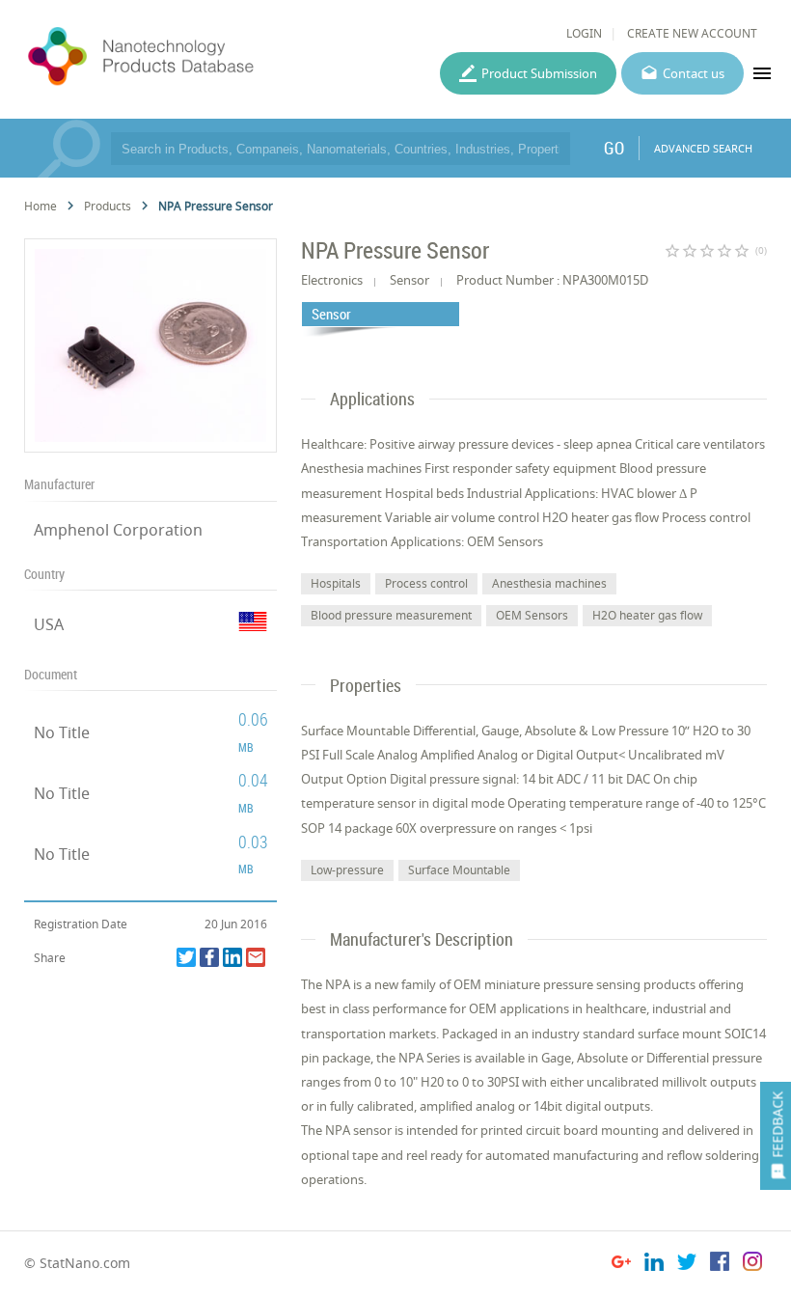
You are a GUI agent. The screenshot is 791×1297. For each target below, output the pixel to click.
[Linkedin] (232, 957)
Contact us (693, 73)
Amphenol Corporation (118, 529)
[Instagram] (752, 1265)
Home (40, 206)
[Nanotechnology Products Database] (190, 57)
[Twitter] (186, 957)
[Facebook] (209, 957)
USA (49, 624)
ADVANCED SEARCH (703, 148)
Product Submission (539, 73)
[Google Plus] (621, 1265)
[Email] (255, 957)
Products (107, 206)
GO (614, 147)
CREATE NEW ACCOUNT (692, 33)
